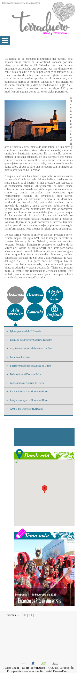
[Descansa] (35, 295)
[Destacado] (15, 295)
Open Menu (5, 40)
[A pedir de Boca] (54, 295)
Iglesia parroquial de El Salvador (26, 331)
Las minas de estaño (20, 357)
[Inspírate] (54, 312)
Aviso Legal (11, 667)
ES (18, 615)
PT (30, 615)
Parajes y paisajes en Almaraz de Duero (29, 400)
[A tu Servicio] (15, 312)
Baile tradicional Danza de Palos (25, 374)
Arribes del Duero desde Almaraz (26, 408)
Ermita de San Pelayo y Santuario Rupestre (31, 339)
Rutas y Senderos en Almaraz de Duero (29, 391)
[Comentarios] (35, 312)
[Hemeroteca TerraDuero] (44, 533)
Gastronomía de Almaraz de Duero (27, 383)
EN (24, 615)
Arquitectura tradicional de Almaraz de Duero (32, 348)
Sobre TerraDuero (33, 667)
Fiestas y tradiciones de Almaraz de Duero (30, 365)
